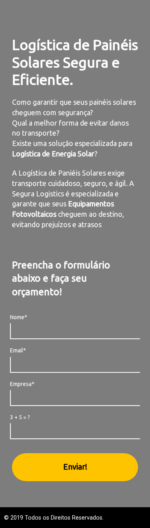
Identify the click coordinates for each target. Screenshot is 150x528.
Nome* (18, 317)
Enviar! (75, 466)
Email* (18, 350)
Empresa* (22, 384)
